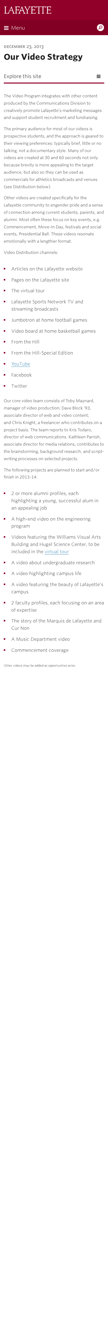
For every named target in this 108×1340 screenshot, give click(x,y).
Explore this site (22, 76)
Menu (18, 28)
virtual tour (57, 551)
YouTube (20, 364)
